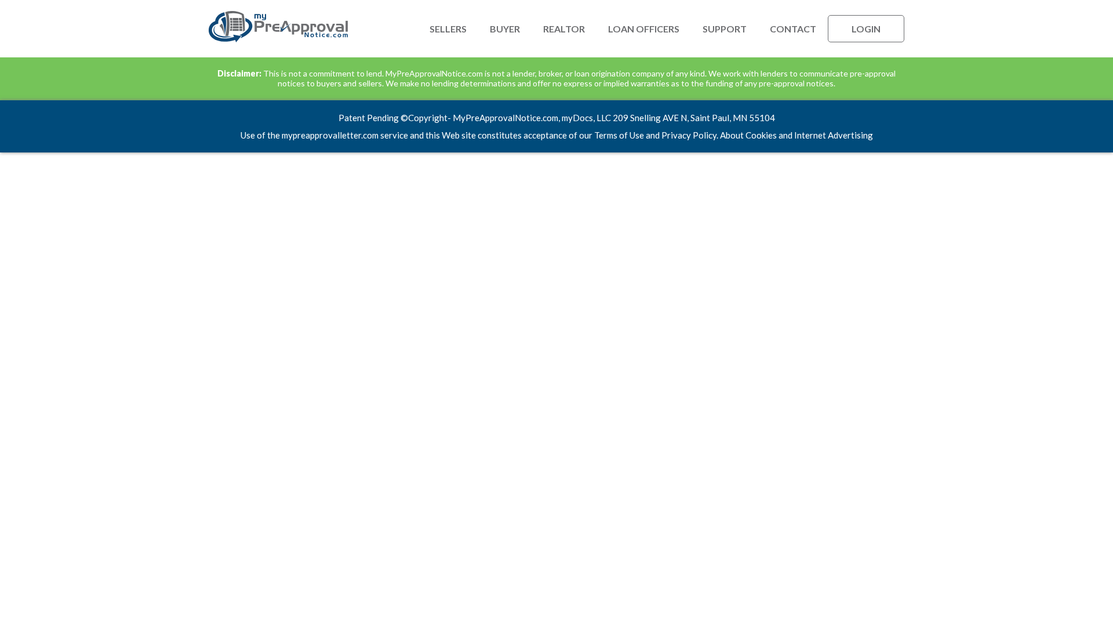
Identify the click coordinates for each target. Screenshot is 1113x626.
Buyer (505, 28)
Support (725, 28)
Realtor (564, 28)
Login (866, 28)
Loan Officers (643, 28)
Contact (793, 28)
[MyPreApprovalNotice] (278, 39)
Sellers (448, 28)
